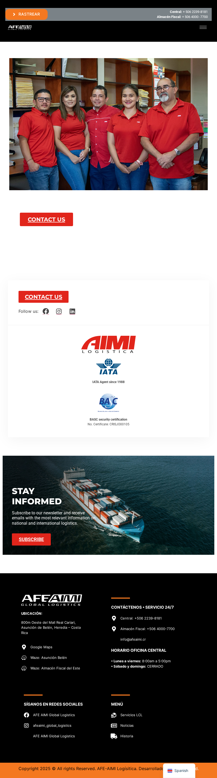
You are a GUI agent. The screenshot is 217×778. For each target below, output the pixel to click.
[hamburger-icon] (203, 27)
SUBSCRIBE (31, 539)
